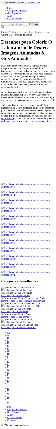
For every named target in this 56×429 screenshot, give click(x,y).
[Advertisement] (28, 152)
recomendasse (7, 118)
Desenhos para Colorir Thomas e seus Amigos (23, 301)
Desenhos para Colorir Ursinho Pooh (18, 327)
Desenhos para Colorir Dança (15, 317)
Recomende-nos (14, 18)
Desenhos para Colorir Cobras (15, 322)
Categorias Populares (17, 10)
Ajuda (10, 16)
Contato (11, 420)
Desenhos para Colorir (22, 32)
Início (10, 8)
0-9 (8, 332)
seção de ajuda (44, 121)
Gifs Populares (14, 13)
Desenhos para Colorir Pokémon (16, 290)
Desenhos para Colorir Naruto (15, 295)
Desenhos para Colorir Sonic (14, 311)
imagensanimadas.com (29, 2)
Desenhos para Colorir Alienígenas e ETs (20, 306)
